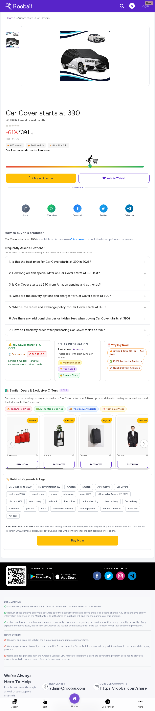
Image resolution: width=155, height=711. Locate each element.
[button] (144, 444)
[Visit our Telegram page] (132, 575)
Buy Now (22, 464)
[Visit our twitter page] (108, 575)
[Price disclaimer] (32, 134)
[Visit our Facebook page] (97, 575)
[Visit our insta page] (120, 575)
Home (11, 18)
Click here (77, 239)
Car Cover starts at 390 (20, 239)
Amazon (78, 349)
